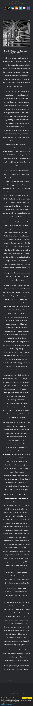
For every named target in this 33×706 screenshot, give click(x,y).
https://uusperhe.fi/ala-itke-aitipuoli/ (16, 660)
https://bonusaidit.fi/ (23, 653)
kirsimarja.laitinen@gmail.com (17, 4)
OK (27, 698)
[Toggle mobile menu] (29, 17)
